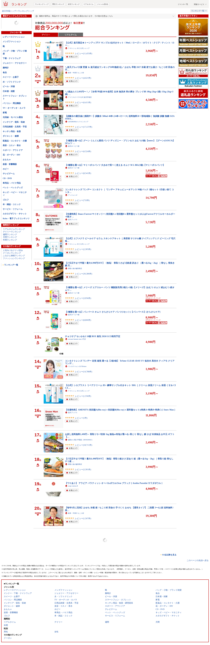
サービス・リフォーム (13, 221)
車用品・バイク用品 (12, 195)
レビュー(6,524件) (83, 164)
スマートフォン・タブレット (15, 109)
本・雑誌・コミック (12, 216)
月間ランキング (10, 249)
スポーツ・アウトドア (13, 162)
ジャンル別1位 (102, 16)
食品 (5, 85)
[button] (141, 6)
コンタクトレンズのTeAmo (77, 379)
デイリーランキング (12, 244)
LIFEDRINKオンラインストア (78, 134)
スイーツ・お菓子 (11, 89)
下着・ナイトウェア (12, 70)
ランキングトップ (42, 16)
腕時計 (6, 80)
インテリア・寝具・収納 (14, 134)
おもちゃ (7, 172)
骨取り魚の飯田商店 (75, 281)
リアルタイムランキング (14, 241)
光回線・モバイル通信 (13, 129)
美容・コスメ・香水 (12, 158)
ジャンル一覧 (183, 16)
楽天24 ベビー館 (73, 158)
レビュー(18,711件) (83, 457)
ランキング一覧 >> (199, 23)
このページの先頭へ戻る (198, 573)
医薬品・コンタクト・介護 (15, 153)
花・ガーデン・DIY (11, 167)
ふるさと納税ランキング (14, 268)
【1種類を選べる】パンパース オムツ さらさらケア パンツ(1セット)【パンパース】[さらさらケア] (112, 324)
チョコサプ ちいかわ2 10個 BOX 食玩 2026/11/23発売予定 (92, 348)
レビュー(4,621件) (83, 90)
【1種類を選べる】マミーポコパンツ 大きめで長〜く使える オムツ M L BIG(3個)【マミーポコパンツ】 (115, 177)
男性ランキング (58, 16)
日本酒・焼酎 (9, 103)
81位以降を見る (169, 567)
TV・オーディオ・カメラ (14, 120)
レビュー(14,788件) (83, 384)
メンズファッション (12, 54)
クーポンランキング (12, 265)
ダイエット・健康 (11, 148)
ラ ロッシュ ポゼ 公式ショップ (78, 60)
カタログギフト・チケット (15, 226)
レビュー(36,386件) (83, 286)
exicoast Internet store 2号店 (77, 351)
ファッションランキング (14, 270)
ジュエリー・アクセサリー (15, 75)
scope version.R (73, 498)
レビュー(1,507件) (83, 531)
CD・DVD (7, 190)
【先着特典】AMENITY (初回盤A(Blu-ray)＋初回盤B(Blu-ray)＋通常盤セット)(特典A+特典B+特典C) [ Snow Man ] (120, 422)
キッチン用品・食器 (12, 144)
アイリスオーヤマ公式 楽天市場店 (80, 109)
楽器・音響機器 (10, 176)
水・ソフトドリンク (12, 94)
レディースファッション (14, 49)
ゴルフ (6, 212)
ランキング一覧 (11, 277)
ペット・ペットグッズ (13, 200)
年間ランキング (10, 252)
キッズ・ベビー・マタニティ (15, 205)
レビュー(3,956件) (83, 310)
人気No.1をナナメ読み (13, 262)
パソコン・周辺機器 (12, 115)
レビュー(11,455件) (83, 66)
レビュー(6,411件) (83, 115)
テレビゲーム (9, 186)
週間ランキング (10, 247)
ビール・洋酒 (9, 99)
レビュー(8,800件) (83, 332)
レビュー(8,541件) (83, 185)
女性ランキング (74, 16)
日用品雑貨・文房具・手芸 (15, 139)
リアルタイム (88, 16)
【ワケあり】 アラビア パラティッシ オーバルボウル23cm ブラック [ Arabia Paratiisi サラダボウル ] (113, 495)
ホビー (6, 181)
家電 (5, 125)
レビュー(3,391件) (83, 482)
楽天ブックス (72, 232)
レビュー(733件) (82, 212)
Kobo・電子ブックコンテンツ (16, 231)
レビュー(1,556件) (83, 408)
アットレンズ (72, 207)
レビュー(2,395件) (83, 261)
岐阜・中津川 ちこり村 (76, 85)
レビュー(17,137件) (83, 139)
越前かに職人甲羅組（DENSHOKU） (80, 452)
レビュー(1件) (81, 430)
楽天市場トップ (9, 23)
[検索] (122, 6)
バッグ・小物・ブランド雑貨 (15, 64)
